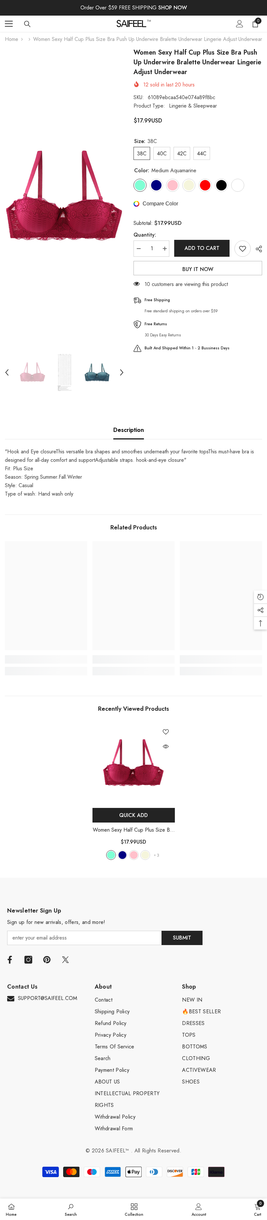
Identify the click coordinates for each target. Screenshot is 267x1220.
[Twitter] (65, 960)
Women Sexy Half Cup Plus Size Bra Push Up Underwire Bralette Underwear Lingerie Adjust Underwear (133, 830)
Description (128, 430)
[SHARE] (256, 249)
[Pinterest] (47, 960)
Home (11, 39)
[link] (46, 659)
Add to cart (202, 248)
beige (145, 855)
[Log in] (239, 23)
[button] (7, 372)
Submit (182, 937)
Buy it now (197, 269)
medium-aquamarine (111, 855)
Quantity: (145, 235)
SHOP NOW (172, 7)
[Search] (27, 24)
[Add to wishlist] (242, 248)
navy (122, 855)
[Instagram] (28, 960)
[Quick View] (166, 746)
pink (134, 855)
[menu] (9, 24)
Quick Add (133, 815)
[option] (64, 197)
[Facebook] (10, 960)
